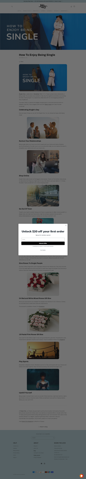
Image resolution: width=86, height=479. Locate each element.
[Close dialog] (66, 225)
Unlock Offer (43, 243)
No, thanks (43, 250)
